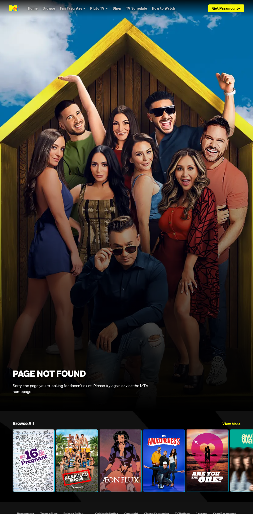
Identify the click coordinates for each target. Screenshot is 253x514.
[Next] (246, 460)
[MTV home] (14, 8)
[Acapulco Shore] (77, 460)
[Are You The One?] (207, 460)
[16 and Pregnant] (33, 460)
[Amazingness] (164, 460)
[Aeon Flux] (120, 460)
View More (231, 424)
